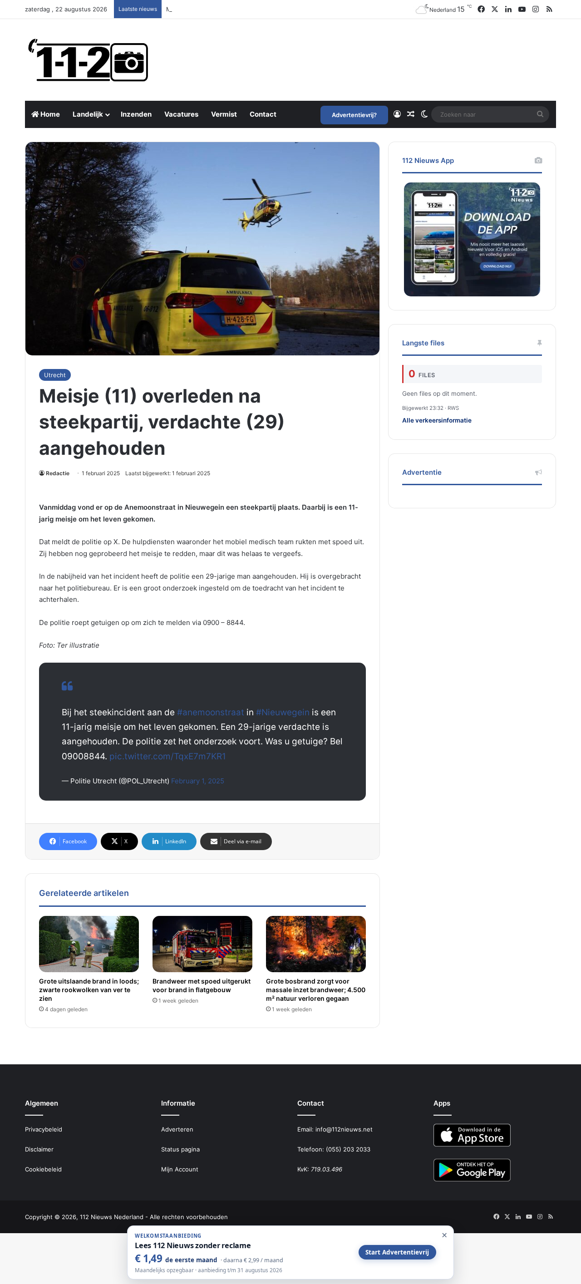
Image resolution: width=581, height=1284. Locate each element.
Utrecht (55, 375)
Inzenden (136, 114)
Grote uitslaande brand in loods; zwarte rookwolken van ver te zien (89, 989)
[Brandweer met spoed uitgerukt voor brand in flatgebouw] (202, 944)
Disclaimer (39, 1149)
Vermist (224, 114)
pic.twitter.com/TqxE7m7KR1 (167, 756)
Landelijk (88, 114)
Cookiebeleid (43, 1169)
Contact (263, 114)
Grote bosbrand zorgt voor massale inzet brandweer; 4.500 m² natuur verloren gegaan (315, 989)
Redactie (57, 473)
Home (49, 114)
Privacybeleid (43, 1129)
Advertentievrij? (354, 114)
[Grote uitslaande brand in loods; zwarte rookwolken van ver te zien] (89, 944)
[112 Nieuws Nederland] (88, 60)
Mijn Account (179, 1169)
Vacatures (181, 114)
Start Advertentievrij (397, 1252)
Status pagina (180, 1149)
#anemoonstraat (210, 712)
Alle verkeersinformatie (437, 420)
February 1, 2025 (197, 781)
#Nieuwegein (283, 712)
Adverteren (177, 1129)
